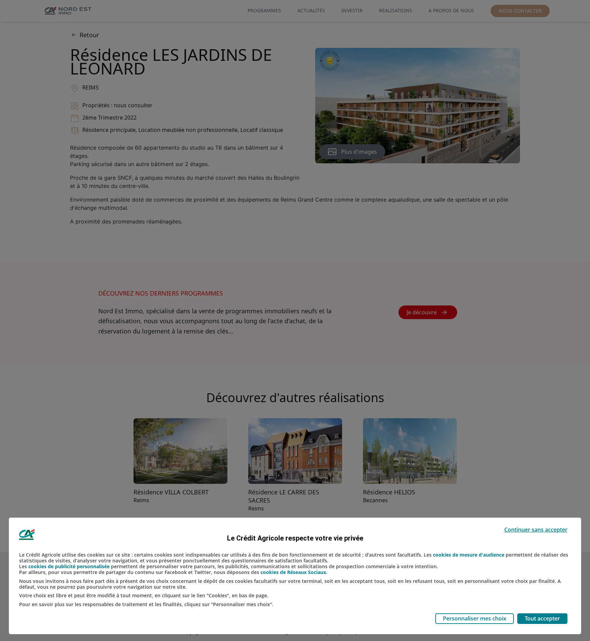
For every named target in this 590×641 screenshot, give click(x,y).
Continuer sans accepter (535, 529)
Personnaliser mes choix (474, 618)
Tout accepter (542, 618)
